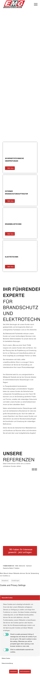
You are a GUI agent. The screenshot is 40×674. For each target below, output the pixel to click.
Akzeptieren (5, 580)
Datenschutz (22, 566)
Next (36, 469)
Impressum (29, 566)
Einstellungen (15, 580)
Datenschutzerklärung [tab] (7, 663)
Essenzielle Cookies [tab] (7, 597)
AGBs (16, 566)
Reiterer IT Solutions (14, 568)
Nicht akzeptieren (25, 671)
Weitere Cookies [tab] (6, 658)
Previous (33, 469)
